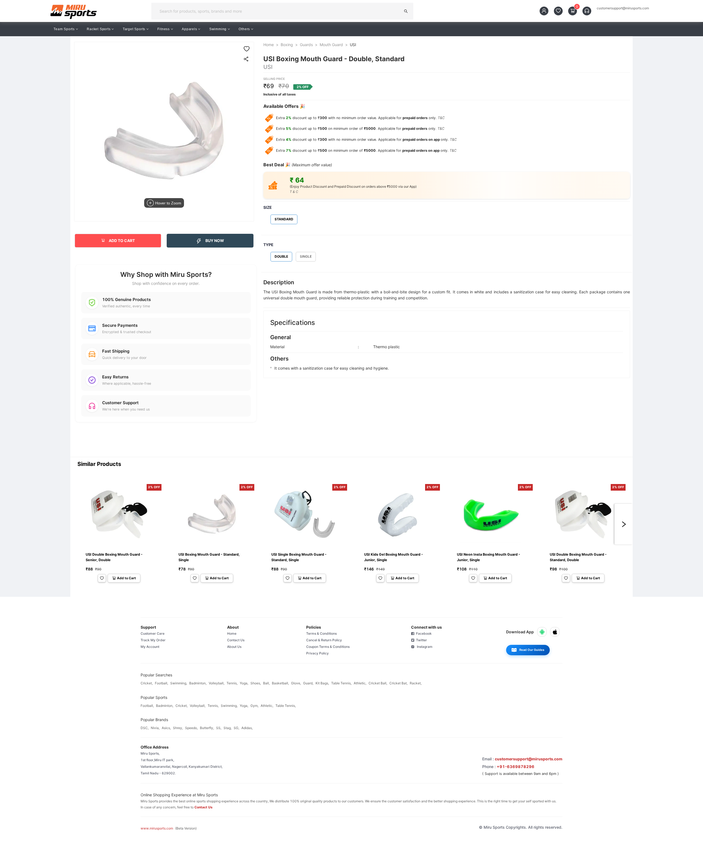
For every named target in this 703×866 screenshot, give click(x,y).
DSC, (145, 728)
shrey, (178, 728)
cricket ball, (378, 683)
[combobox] (278, 11)
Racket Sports (98, 29)
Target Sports (134, 29)
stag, (227, 728)
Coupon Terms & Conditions (328, 647)
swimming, (178, 683)
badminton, (198, 683)
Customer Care (152, 633)
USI (353, 44)
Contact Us (235, 640)
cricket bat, (398, 683)
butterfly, (207, 728)
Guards (306, 44)
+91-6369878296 (515, 766)
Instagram (423, 647)
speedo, (191, 728)
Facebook (423, 633)
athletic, (360, 683)
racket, (416, 683)
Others (244, 29)
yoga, (244, 683)
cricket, (147, 683)
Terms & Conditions (321, 633)
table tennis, (341, 683)
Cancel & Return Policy (324, 640)
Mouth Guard (331, 44)
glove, (296, 683)
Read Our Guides (531, 650)
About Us (234, 647)
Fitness (163, 29)
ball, (266, 683)
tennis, (232, 683)
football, (161, 683)
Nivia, (155, 728)
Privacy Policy (317, 653)
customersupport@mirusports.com (623, 8)
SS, (218, 728)
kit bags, (322, 683)
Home (268, 44)
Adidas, (247, 728)
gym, (254, 706)
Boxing (287, 44)
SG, (236, 728)
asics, (166, 728)
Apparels (189, 29)
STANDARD (284, 219)
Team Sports (64, 29)
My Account (150, 647)
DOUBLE (281, 256)
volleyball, (216, 683)
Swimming (218, 29)
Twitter (420, 640)
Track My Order (153, 640)
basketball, (280, 683)
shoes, (255, 683)
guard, (308, 683)
